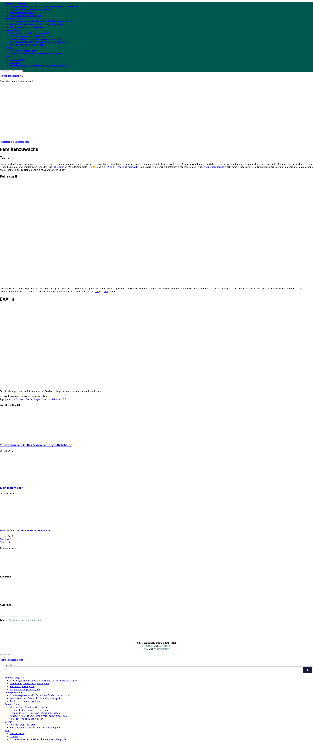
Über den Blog (17, 59)
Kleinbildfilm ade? (11, 487)
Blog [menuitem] (7, 730)
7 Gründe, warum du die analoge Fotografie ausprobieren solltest (44, 6)
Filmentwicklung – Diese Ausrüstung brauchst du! (36, 39)
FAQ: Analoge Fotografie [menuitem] (22, 686)
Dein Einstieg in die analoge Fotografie (30, 9)
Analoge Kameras (14, 18)
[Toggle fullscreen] (6, 654)
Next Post (5, 542)
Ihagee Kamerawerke (128, 166)
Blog (7, 56)
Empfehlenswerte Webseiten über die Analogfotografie (38, 65)
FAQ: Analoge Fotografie (22, 12)
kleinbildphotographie (11, 75)
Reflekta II (58, 166)
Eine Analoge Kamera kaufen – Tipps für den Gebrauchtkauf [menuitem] (40, 695)
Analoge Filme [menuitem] (12, 704)
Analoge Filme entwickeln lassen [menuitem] (26, 718)
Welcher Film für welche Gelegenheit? (29, 33)
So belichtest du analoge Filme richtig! (30, 36)
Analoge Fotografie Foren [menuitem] (23, 724)
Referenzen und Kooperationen (25, 620)
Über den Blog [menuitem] (17, 733)
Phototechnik (7, 141)
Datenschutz (165, 645)
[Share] (4, 654)
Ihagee (37, 399)
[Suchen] (307, 670)
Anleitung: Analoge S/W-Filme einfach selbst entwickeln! (39, 42)
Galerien (14, 62)
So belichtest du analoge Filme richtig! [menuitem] (29, 709)
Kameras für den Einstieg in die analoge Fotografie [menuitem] (36, 698)
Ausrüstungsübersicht (215, 166)
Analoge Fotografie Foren (23, 50)
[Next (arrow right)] (4, 657)
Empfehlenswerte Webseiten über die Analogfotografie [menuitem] (38, 739)
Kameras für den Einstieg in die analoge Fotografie (36, 24)
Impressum (148, 645)
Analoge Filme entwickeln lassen (27, 45)
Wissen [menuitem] (8, 721)
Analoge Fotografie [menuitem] (14, 677)
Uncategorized (22, 141)
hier (97, 291)
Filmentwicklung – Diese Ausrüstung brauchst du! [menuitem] (35, 712)
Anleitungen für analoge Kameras (27, 27)
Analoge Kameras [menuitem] (14, 692)
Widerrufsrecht (161, 648)
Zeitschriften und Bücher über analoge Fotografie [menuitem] (35, 727)
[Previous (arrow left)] (1, 657)
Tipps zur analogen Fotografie (25, 15)
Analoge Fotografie (15, 3)
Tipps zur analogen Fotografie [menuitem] (25, 689)
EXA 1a (109, 166)
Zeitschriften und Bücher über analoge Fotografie (36, 53)
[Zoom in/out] (9, 654)
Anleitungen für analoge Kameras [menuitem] (27, 701)
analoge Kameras (15, 399)
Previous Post (7, 539)
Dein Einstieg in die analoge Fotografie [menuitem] (29, 683)
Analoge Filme (12, 30)
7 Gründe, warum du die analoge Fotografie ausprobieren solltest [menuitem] (43, 680)
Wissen (8, 48)
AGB (146, 648)
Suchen (8, 664)
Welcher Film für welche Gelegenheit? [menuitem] (29, 707)
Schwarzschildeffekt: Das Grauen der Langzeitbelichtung (36, 445)
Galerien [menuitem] (14, 736)
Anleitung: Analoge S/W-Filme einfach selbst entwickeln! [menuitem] (38, 715)
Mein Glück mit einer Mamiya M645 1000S (26, 530)
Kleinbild (45, 399)
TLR (64, 399)
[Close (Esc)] (1, 654)
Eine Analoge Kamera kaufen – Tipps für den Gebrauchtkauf (41, 21)
